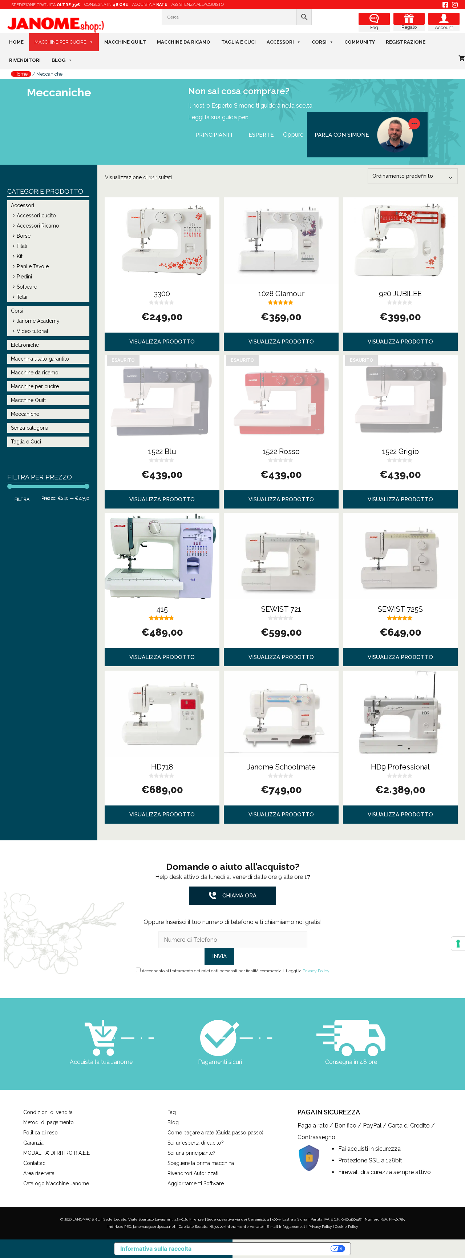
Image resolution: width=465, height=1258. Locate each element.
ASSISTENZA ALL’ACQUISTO (197, 5)
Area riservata (38, 1173)
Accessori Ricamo (38, 226)
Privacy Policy (316, 970)
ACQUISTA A (149, 5)
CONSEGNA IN (106, 5)
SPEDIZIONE (46, 5)
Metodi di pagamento (48, 1122)
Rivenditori (25, 60)
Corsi (319, 42)
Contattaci (34, 1163)
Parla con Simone (342, 135)
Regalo (409, 27)
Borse (24, 236)
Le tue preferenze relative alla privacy (264, 1248)
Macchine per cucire (60, 42)
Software (27, 287)
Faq (374, 27)
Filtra (22, 499)
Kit (20, 256)
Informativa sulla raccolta (155, 1248)
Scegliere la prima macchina (200, 1163)
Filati (22, 246)
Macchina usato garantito (40, 359)
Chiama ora (239, 895)
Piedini (24, 277)
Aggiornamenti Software (195, 1183)
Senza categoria (29, 428)
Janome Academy (38, 321)
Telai (22, 297)
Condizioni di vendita (48, 1112)
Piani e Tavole (33, 266)
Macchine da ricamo (183, 42)
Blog (58, 60)
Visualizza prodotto (162, 341)
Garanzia (33, 1143)
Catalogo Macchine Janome (56, 1183)
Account (444, 27)
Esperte (261, 135)
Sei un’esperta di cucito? (195, 1143)
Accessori (280, 42)
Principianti (213, 135)
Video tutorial (32, 331)
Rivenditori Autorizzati (192, 1173)
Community (359, 42)
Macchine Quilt (125, 42)
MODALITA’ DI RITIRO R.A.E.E (56, 1153)
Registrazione (405, 42)
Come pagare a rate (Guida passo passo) (215, 1133)
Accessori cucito (36, 215)
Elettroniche (25, 345)
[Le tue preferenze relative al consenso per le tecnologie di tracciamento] (458, 943)
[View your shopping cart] (461, 59)
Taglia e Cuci (238, 42)
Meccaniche (25, 414)
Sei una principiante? (191, 1153)
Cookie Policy (346, 1227)
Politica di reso (40, 1133)
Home (16, 42)
